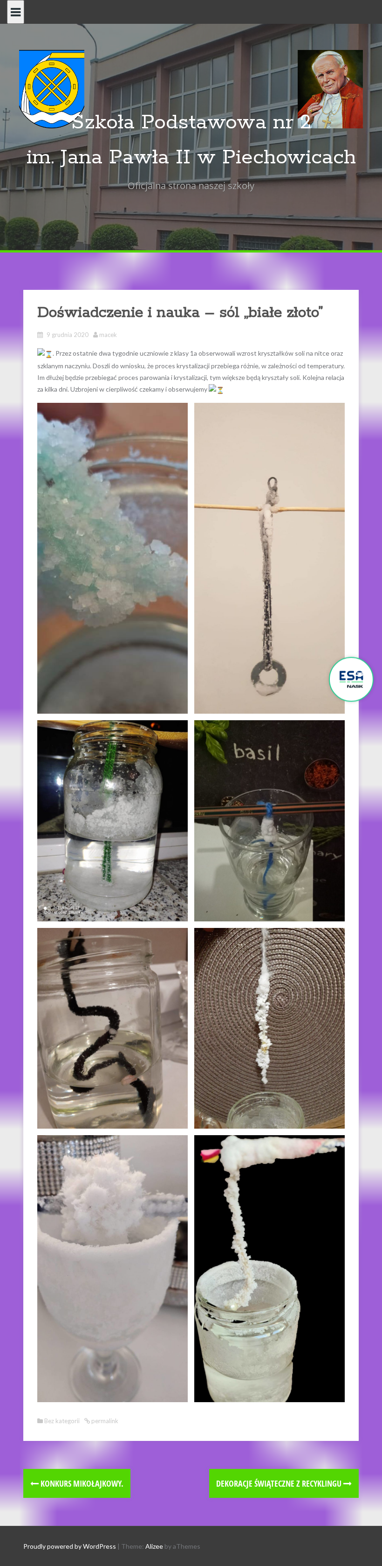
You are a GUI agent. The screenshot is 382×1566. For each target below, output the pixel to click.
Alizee (154, 1546)
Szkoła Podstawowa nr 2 (191, 122)
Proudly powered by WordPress (69, 1546)
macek (108, 334)
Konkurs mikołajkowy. (81, 1483)
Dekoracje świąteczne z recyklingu (279, 1483)
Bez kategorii (62, 1421)
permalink (104, 1421)
